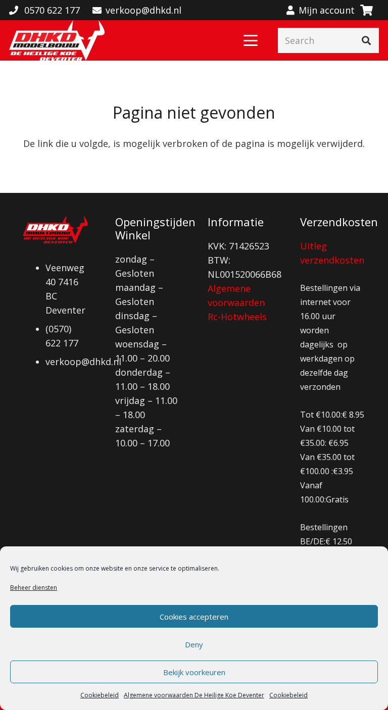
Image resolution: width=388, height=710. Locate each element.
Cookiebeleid (99, 695)
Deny (194, 644)
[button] (250, 40)
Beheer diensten (33, 587)
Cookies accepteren (194, 617)
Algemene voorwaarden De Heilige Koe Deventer (194, 695)
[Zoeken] (366, 40)
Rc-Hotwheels (237, 317)
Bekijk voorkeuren (194, 672)
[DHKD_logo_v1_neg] (57, 40)
